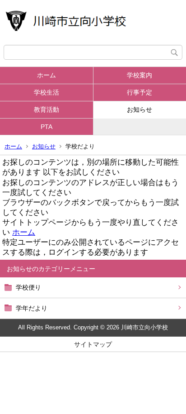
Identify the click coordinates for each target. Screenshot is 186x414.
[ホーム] (93, 22)
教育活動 (46, 109)
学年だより (31, 308)
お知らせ (139, 109)
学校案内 (139, 75)
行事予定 (139, 92)
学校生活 (46, 92)
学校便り (28, 287)
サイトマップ (93, 344)
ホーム (46, 75)
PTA (46, 126)
